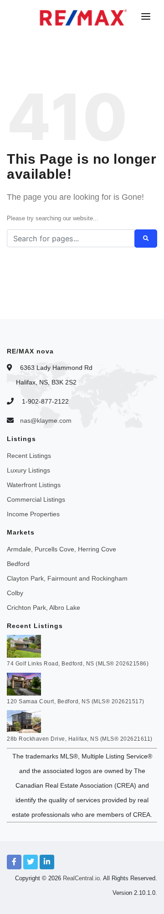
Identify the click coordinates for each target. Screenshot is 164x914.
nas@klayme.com (46, 420)
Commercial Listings (36, 499)
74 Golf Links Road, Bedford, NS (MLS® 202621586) (78, 663)
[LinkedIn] (47, 862)
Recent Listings (29, 455)
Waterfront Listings (34, 484)
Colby (15, 593)
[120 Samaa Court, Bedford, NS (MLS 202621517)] (24, 683)
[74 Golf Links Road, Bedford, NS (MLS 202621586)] (24, 645)
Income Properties (33, 514)
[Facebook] (14, 862)
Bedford (18, 563)
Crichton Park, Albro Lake (43, 607)
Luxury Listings (28, 470)
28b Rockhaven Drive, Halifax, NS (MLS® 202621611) (80, 739)
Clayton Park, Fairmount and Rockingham (67, 578)
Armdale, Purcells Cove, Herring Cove (61, 549)
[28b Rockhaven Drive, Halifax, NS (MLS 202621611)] (24, 721)
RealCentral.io (81, 878)
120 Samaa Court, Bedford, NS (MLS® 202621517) (75, 701)
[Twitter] (30, 862)
